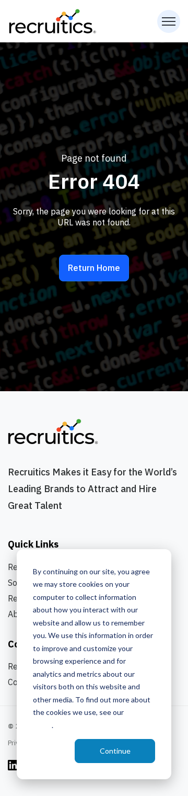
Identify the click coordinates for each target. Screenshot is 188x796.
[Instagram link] (13, 764)
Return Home (94, 268)
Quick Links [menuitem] (33, 544)
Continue (115, 750)
